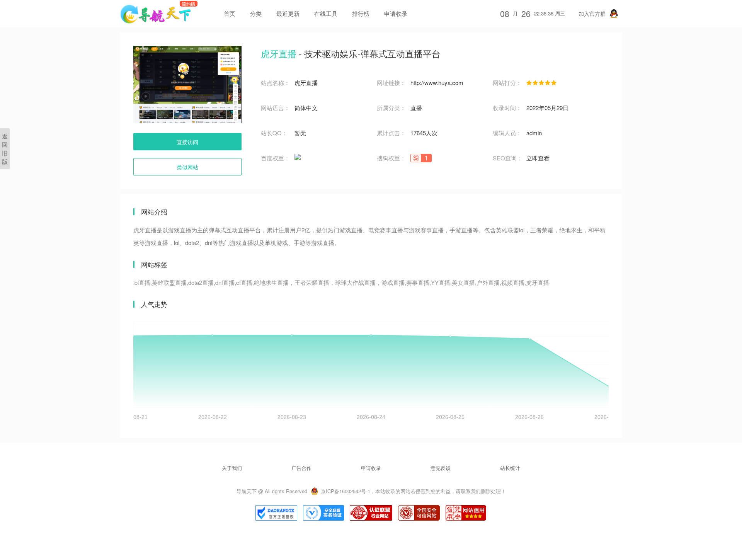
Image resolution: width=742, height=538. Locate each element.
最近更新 (288, 13)
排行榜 (360, 13)
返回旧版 (5, 148)
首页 (229, 13)
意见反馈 (441, 468)
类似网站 (187, 167)
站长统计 (510, 468)
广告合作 (301, 468)
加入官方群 (592, 13)
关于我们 (232, 468)
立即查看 (538, 158)
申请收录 (395, 13)
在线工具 (325, 13)
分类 (256, 13)
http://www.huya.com (436, 82)
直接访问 (187, 142)
